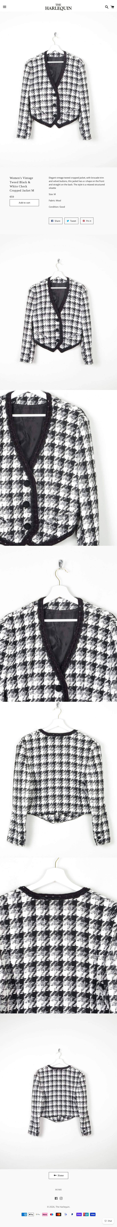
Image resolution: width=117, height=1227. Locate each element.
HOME (58, 1190)
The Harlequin (62, 1206)
